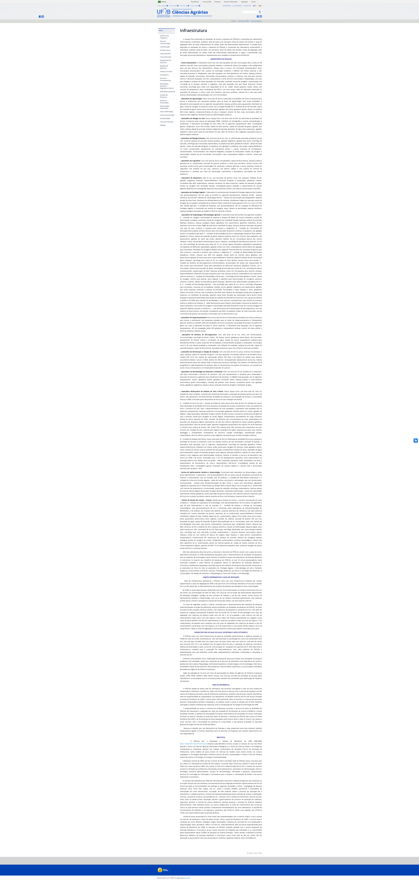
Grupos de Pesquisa (164, 96)
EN (256, 5)
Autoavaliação (165, 118)
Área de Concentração (165, 42)
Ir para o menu (173, 5)
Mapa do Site (247, 5)
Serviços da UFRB (243, 21)
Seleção (163, 125)
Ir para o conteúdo (162, 5)
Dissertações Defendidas (164, 107)
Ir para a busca (184, 5)
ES (261, 5)
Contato (233, 21)
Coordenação (165, 47)
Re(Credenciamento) (167, 91)
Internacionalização (167, 115)
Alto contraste (237, 5)
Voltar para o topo (255, 853)
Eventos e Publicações (164, 101)
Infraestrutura (165, 50)
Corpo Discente (165, 57)
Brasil (164, 2)
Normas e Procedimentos (165, 79)
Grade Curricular (166, 71)
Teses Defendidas (166, 112)
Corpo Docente (165, 54)
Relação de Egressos (164, 67)
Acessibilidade (227, 5)
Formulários (164, 75)
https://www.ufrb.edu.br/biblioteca (193, 744)
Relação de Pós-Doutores (166, 61)
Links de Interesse (166, 122)
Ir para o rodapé (195, 5)
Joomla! (187, 878)
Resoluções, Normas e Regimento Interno (167, 86)
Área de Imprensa (256, 21)
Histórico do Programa (164, 37)
